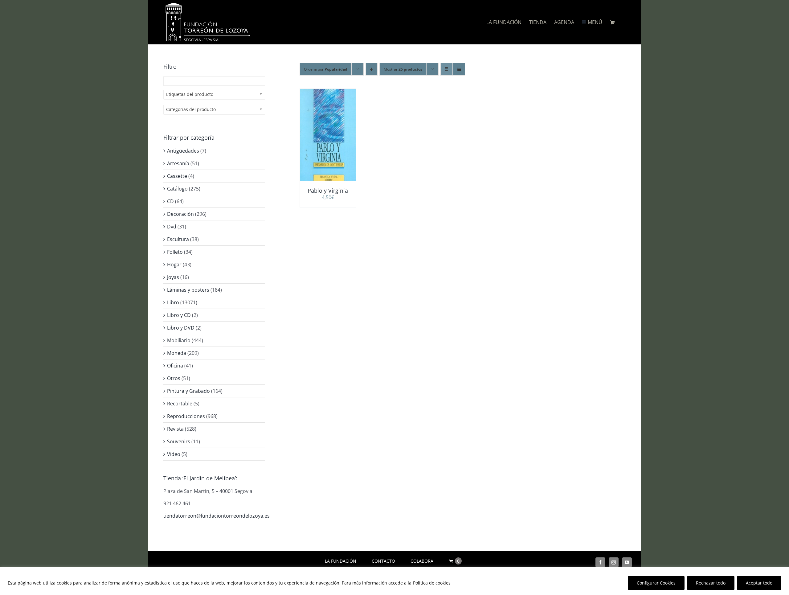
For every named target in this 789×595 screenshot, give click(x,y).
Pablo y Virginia (328, 190)
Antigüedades (183, 150)
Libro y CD (179, 315)
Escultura (178, 239)
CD (170, 201)
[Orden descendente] (372, 69)
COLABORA (422, 561)
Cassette (177, 176)
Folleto (175, 251)
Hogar (174, 264)
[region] (394, 581)
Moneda (176, 353)
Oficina (175, 365)
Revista (175, 428)
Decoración (180, 214)
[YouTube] (627, 562)
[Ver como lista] (459, 69)
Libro (173, 302)
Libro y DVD (180, 327)
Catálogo (177, 188)
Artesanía (178, 163)
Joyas (173, 277)
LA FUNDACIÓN (340, 561)
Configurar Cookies (656, 583)
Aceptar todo (759, 583)
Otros (173, 378)
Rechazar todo (711, 583)
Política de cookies (432, 583)
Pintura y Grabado (188, 391)
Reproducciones (186, 416)
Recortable (179, 403)
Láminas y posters (188, 289)
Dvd (171, 226)
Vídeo (173, 454)
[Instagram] (614, 562)
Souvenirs (178, 441)
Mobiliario (178, 340)
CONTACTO (383, 561)
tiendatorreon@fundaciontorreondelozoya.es (216, 515)
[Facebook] (600, 562)
